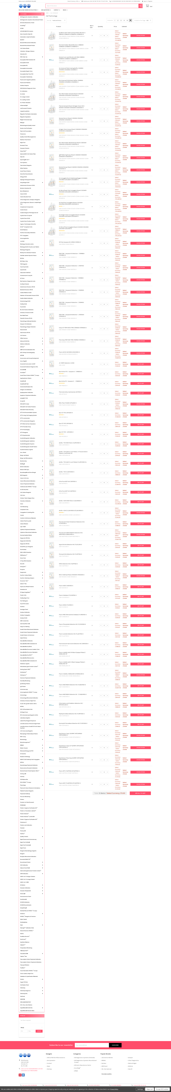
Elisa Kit (22, 563)
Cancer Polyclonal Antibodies (27, 483)
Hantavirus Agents (24, 663)
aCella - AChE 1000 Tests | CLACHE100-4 (70, 500)
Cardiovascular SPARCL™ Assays (28, 486)
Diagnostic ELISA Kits (25, 541)
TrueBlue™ (22, 967)
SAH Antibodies (24, 865)
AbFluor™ (22, 346)
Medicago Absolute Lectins (27, 244)
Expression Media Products (27, 586)
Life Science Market (107, 1057)
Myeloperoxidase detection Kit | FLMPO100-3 (72, 714)
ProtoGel (22, 828)
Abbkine (130, 1066)
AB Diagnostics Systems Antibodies (29, 17)
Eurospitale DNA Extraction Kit (27, 59)
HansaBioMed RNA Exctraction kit (28, 660)
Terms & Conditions (35, 1081)
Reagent (22, 853)
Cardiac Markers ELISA (25, 292)
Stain (21, 925)
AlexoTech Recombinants (26, 174)
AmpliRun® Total (24, 384)
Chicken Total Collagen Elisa (27, 498)
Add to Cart (141, 364)
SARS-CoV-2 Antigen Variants (27, 876)
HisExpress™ (23, 675)
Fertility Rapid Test (24, 598)
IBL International (106, 1069)
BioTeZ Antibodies (24, 466)
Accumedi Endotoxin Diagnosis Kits (29, 366)
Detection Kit (23, 54)
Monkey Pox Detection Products (28, 252)
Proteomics (23, 134)
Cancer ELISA (23, 194)
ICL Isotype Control (24, 96)
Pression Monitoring (25, 796)
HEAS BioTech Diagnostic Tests (28, 88)
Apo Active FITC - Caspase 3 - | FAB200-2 (70, 371)
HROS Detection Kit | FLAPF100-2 (68, 564)
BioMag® (22, 463)
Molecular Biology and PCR (26, 751)
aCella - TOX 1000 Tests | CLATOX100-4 (70, 443)
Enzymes (22, 569)
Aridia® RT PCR (24, 398)
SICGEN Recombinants (25, 905)
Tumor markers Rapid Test (26, 973)
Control (22, 515)
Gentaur (104, 1063)
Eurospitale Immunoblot (26, 68)
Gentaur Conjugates (25, 615)
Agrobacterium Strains (25, 378)
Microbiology (23, 739)
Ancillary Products (24, 284)
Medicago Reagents (25, 249)
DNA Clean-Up (23, 57)
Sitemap (49, 1069)
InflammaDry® (24, 105)
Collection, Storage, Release (27, 51)
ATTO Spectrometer (25, 435)
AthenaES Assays (24, 404)
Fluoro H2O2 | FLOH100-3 (66, 605)
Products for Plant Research (27, 802)
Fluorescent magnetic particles (28, 79)
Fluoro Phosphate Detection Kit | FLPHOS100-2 (72, 624)
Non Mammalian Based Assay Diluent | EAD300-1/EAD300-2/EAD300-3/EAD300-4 (73, 143)
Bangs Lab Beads (24, 455)
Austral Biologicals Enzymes (27, 443)
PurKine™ (22, 833)
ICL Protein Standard (25, 102)
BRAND (104, 1060)
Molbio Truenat (24, 748)
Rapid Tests (23, 848)
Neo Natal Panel (24, 315)
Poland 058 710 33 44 (140, 1085)
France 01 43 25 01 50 (51, 1085)
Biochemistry (23, 461)
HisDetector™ (23, 672)
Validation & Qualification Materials (29, 976)
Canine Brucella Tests (25, 196)
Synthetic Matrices (24, 942)
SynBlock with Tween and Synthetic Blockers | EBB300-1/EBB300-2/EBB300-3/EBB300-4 (72, 33)
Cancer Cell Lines (24, 478)
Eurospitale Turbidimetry (26, 77)
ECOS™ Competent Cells (26, 227)
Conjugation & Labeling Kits (27, 512)
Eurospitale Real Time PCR (26, 74)
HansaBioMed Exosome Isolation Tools (30, 649)
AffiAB (21, 28)
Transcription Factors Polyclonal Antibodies (30, 962)
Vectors (22, 979)
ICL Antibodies (23, 91)
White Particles (24, 168)
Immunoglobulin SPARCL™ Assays (28, 692)
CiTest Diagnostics (133, 1060)
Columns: (110, 20)
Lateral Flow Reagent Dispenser (28, 720)
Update (39, 1031)
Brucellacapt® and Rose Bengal (28, 472)
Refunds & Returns (102, 1081)
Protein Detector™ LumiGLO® (27, 816)
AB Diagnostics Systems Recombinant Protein (31, 19)
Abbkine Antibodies (25, 344)
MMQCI (22, 745)
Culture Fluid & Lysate (25, 521)
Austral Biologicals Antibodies (27, 438)
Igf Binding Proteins (25, 683)
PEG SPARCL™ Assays (25, 782)
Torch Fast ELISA (24, 267)
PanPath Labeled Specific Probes (28, 255)
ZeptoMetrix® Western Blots (27, 1010)
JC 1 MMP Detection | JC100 (66, 363)
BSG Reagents (23, 475)
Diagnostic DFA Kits (25, 538)
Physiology (23, 785)
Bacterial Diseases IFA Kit (26, 289)
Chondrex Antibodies (25, 501)
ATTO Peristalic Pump (25, 426)
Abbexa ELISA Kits (24, 341)
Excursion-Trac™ (24, 581)
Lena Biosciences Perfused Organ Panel (30, 723)
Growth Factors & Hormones (27, 635)
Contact (56, 10)
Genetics (22, 606)
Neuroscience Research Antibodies (28, 768)
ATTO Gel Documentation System (28, 412)
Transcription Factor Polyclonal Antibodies (30, 959)
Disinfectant (23, 549)
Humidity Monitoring (25, 680)
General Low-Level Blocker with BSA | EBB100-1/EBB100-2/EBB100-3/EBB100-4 (72, 57)
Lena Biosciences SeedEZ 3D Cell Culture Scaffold (30, 727)
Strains (22, 933)
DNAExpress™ (23, 555)
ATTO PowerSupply (25, 429)
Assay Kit (22, 401)
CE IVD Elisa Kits (24, 489)
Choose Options (140, 35)
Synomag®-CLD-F (24, 159)
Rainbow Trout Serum (25, 139)
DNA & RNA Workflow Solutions (28, 10)
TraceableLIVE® (24, 953)
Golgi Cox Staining (24, 626)
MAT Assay (23, 736)
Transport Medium (24, 965)
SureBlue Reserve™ (25, 936)
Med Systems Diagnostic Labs (27, 281)
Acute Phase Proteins (25, 171)
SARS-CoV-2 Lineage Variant (27, 879)
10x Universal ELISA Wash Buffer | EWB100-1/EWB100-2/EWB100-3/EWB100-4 (71, 81)
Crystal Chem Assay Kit (26, 215)
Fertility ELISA (23, 304)
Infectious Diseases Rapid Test (28, 700)
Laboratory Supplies (25, 718)
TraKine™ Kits (23, 956)
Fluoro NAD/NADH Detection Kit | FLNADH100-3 (72, 685)
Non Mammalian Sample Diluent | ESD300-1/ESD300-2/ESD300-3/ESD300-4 (71, 94)
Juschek (22, 241)
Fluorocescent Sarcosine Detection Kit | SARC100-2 (73, 643)
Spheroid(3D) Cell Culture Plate (28, 154)
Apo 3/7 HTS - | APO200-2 (66, 432)
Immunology (23, 695)
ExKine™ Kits (23, 583)
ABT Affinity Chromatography (27, 352)
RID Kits (22, 258)
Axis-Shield (23, 452)
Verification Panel (24, 985)
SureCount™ (23, 939)
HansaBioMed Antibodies (26, 640)
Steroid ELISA (23, 329)
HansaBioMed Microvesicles (27, 658)
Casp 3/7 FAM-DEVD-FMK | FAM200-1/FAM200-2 (72, 327)
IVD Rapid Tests (24, 712)
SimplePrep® (23, 908)
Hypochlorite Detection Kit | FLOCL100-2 (70, 544)
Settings (140, 1089)
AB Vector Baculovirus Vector (27, 22)
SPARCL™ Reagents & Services (28, 916)
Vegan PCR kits (24, 982)
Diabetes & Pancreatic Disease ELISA (29, 295)
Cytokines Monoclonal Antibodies (28, 532)
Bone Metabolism (24, 191)
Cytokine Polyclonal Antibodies (27, 529)
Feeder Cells (23, 595)
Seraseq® (22, 893)
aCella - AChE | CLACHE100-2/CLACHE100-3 (71, 510)
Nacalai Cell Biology (25, 756)
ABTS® (22, 355)
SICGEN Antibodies (25, 902)
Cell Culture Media (24, 48)
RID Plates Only (24, 261)
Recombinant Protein (25, 862)
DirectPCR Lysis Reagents (26, 546)
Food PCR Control (24, 603)
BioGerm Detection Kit (25, 188)
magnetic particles (24, 111)
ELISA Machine (24, 229)
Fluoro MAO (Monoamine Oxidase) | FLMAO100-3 (73, 614)
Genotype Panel (24, 609)
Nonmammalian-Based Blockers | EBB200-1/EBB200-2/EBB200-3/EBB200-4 (71, 45)
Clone (21, 503)
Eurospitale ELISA (24, 62)
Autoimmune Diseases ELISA (27, 185)
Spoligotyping (23, 922)
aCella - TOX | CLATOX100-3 (66, 472)
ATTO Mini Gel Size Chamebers (28, 424)
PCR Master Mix (24, 779)
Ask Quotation (45, 10)
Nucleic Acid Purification (26, 128)
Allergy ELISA (23, 176)
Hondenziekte (107, 1074)
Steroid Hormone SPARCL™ (26, 930)
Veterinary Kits (23, 993)
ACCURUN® (23, 369)
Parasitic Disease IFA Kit (26, 318)
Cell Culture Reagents (25, 492)
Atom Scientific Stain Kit (26, 34)
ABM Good (104, 1066)
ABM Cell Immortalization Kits (27, 349)
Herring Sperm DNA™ (25, 669)
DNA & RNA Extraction (25, 552)
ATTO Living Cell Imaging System (28, 415)
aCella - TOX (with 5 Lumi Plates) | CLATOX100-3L (73, 462)
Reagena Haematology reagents (28, 850)
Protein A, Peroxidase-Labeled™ (28, 810)
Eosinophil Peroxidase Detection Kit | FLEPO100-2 (73, 723)
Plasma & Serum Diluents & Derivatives (30, 788)
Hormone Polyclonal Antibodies (28, 678)
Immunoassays (24, 689)
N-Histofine (23, 753)
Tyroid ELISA (23, 269)
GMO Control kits (24, 620)
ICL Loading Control (25, 99)
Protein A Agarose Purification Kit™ (28, 808)
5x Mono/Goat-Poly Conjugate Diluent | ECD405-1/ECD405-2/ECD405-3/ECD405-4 (73, 191)
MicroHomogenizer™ (25, 742)
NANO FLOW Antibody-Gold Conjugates (30, 759)
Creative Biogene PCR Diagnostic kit (29, 212)
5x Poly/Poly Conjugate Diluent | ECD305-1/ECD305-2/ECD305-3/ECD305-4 (71, 203)
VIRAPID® (22, 999)
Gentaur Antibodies (25, 612)
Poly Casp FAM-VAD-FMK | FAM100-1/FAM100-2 (72, 340)
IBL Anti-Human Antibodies (26, 309)
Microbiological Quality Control (27, 125)
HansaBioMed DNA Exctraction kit (28, 643)
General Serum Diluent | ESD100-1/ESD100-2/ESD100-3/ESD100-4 (71, 119)
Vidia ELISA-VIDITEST (25, 272)
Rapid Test (22, 142)
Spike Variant (23, 919)
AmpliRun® (23, 381)
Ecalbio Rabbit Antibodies (26, 298)
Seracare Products (24, 148)
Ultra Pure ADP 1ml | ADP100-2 (67, 491)
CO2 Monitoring (24, 506)
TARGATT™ (22, 945)
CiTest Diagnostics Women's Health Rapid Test (30, 203)
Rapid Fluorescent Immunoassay (28, 839)
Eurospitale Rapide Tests (26, 71)
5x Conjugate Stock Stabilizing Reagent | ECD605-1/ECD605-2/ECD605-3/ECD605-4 (73, 179)
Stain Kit (22, 156)
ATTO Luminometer (25, 418)
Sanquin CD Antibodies (26, 324)
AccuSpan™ (23, 372)
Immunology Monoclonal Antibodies (29, 698)
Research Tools (24, 145)
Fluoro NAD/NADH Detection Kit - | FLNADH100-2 (72, 694)
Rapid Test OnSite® (25, 842)
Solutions (22, 913)
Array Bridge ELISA (24, 182)
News (64, 10)
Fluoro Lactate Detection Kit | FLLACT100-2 (71, 634)
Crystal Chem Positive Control (27, 221)
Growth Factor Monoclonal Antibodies (29, 629)
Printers (22, 799)
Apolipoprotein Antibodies (26, 392)
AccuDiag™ (23, 25)
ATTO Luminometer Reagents (27, 421)
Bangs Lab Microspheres (26, 458)
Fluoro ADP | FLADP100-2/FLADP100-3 (70, 783)
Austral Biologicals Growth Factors (28, 446)
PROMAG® (22, 805)
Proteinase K (23, 822)
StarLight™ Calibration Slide (27, 927)
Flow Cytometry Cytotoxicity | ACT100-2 (70, 392)
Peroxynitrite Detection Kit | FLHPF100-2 (70, 554)
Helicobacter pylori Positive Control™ (29, 666)
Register (150, 1)
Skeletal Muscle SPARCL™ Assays (28, 910)
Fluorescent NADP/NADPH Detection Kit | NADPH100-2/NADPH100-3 (71, 533)
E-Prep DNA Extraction (25, 561)
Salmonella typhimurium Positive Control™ (30, 870)
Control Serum (23, 209)
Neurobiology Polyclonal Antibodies (29, 765)
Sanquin (130, 1057)
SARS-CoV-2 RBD (24, 882)
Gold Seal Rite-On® (25, 623)
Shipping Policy (69, 1081)
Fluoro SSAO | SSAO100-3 (66, 585)
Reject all (150, 1089)
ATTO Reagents (24, 432)
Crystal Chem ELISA (25, 218)
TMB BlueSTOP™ (24, 950)
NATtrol (22, 762)
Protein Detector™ (24, 813)
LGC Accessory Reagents (26, 731)
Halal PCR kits (23, 638)
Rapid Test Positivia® (25, 845)
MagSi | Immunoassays (26, 119)
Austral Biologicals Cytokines (27, 441)
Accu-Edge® (23, 361)
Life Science (23, 335)
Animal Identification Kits (26, 386)
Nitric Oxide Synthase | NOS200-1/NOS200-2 (71, 575)
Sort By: (49, 20)
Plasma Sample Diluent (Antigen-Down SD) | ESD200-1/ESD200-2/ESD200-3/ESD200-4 (71, 106)
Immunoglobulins (24, 238)
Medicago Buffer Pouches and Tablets (29, 247)
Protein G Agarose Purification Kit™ (28, 819)
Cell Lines (22, 495)
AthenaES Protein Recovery (27, 409)
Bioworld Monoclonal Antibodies (28, 42)
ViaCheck (22, 996)
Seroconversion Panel (25, 896)
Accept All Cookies (162, 1089)
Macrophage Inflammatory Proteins (29, 733)
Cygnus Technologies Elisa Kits (28, 224)
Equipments (23, 572)
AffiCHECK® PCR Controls (26, 31)
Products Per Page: (140, 20)
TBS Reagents (23, 264)
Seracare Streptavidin (25, 890)
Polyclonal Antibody (25, 793)
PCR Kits (22, 776)
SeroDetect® (23, 899)
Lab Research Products (26, 108)
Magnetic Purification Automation (28, 114)
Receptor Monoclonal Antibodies (28, 856)
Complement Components (26, 207)
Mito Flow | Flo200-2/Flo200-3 (68, 403)
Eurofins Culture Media (26, 575)
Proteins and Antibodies (26, 825)
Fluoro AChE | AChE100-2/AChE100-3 (69, 352)
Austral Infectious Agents (26, 449)
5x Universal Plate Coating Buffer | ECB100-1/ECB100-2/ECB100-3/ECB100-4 (71, 69)
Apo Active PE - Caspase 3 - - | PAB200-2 (70, 381)
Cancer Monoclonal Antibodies (27, 481)
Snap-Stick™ (23, 151)
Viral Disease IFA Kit (25, 332)
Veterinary (22, 987)
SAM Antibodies (24, 873)
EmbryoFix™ (23, 566)
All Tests (22, 278)
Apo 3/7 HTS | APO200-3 (66, 423)
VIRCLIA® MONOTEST (25, 1002)
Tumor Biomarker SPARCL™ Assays (29, 970)
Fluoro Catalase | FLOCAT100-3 (68, 595)
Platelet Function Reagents (26, 790)
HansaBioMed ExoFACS (26, 646)
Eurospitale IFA (24, 65)
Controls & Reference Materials (28, 518)
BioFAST (22, 39)
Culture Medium (24, 523)
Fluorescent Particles (25, 82)
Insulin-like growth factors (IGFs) (28, 703)
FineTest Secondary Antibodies (27, 232)
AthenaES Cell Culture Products (28, 406)
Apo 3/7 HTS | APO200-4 (66, 412)
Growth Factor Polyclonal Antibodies (29, 632)
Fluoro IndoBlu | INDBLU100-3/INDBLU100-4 (71, 674)
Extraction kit (23, 589)
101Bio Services (24, 338)
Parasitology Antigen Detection (28, 326)
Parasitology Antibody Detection (28, 321)
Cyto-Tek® (23, 526)
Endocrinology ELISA (25, 301)
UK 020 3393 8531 (94, 1085)
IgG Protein (23, 686)
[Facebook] (23, 1075)
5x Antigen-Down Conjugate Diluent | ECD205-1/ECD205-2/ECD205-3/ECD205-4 (72, 215)
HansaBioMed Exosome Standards (28, 652)
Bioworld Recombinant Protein (27, 45)
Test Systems (23, 162)
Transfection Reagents (26, 165)
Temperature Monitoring (26, 947)
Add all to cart (140, 793)
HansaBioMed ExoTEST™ (26, 655)
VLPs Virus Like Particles (26, 1005)
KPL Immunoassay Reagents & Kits (29, 715)
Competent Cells (24, 509)
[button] (32, 1028)
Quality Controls (24, 836)
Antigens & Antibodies (26, 389)
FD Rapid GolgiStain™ (25, 592)
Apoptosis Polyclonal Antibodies (28, 395)
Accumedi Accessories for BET (27, 364)
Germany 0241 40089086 (29, 1085)
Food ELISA (23, 306)
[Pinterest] (20, 1075)
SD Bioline (22, 885)
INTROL (22, 706)
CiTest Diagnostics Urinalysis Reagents (30, 199)
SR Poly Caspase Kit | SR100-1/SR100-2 (70, 242)
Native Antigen (132, 1063)
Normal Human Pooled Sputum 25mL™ (29, 771)
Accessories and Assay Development (29, 358)
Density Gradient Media (26, 535)
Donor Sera (23, 558)
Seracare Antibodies (25, 888)
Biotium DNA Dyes (24, 469)
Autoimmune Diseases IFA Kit (27, 286)
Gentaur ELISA (23, 618)
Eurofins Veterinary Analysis (27, 578)
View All (130, 1069)
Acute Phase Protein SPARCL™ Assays (29, 375)
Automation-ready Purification (27, 37)
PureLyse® (23, 830)
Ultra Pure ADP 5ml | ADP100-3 (68, 481)
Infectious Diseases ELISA (26, 312)
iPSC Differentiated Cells (26, 709)
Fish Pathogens (24, 600)
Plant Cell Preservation (25, 131)
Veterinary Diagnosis (25, 990)
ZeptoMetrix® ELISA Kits (26, 1007)
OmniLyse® (23, 773)
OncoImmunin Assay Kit (26, 275)
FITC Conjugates (24, 235)
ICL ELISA (22, 94)
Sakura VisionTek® (25, 868)
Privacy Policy (135, 1081)
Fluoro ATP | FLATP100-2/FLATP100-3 (69, 771)
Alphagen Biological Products (27, 179)
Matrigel (22, 122)
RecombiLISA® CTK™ (25, 859)
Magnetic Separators (25, 116)
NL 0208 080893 (116, 1085)
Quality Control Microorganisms (28, 136)
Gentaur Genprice (24, 85)
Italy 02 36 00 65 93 (72, 1085)
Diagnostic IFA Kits (24, 543)
